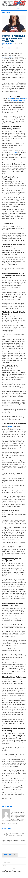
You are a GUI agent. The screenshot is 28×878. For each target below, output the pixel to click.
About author (7, 806)
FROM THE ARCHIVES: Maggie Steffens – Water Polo (13, 38)
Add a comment (7, 828)
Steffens (11, 426)
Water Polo (9, 43)
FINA (15, 152)
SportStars (4, 44)
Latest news (6, 12)
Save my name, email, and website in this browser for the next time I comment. (12, 870)
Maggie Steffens (7, 57)
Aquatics (4, 43)
